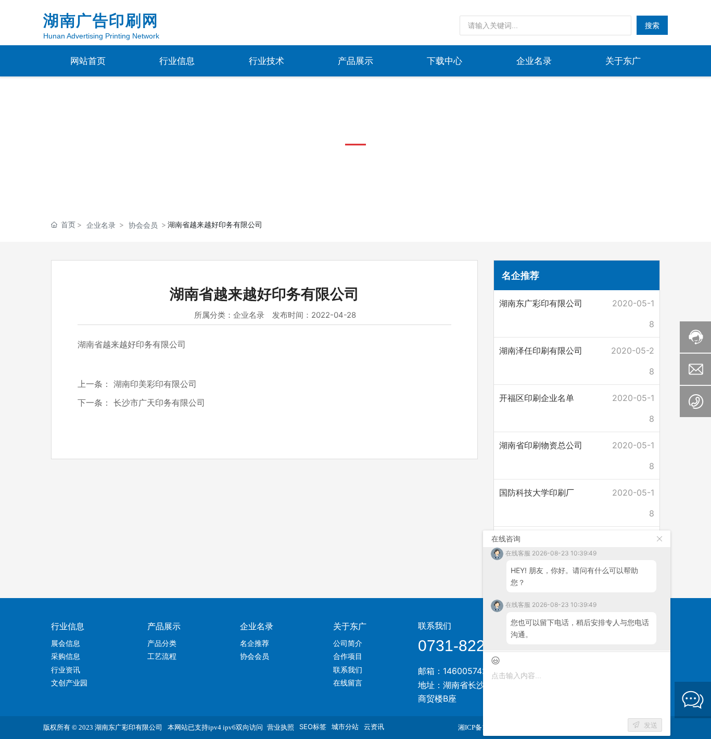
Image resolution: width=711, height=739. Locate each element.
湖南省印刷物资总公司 (540, 445)
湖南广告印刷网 (100, 20)
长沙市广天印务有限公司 (159, 402)
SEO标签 (312, 726)
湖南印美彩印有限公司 (155, 384)
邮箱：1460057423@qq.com (474, 671)
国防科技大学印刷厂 (536, 492)
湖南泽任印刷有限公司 (540, 350)
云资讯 (374, 726)
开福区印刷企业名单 (536, 398)
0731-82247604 (473, 645)
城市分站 (345, 726)
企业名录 (101, 225)
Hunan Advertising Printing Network (101, 36)
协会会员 (143, 225)
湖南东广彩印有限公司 (540, 303)
